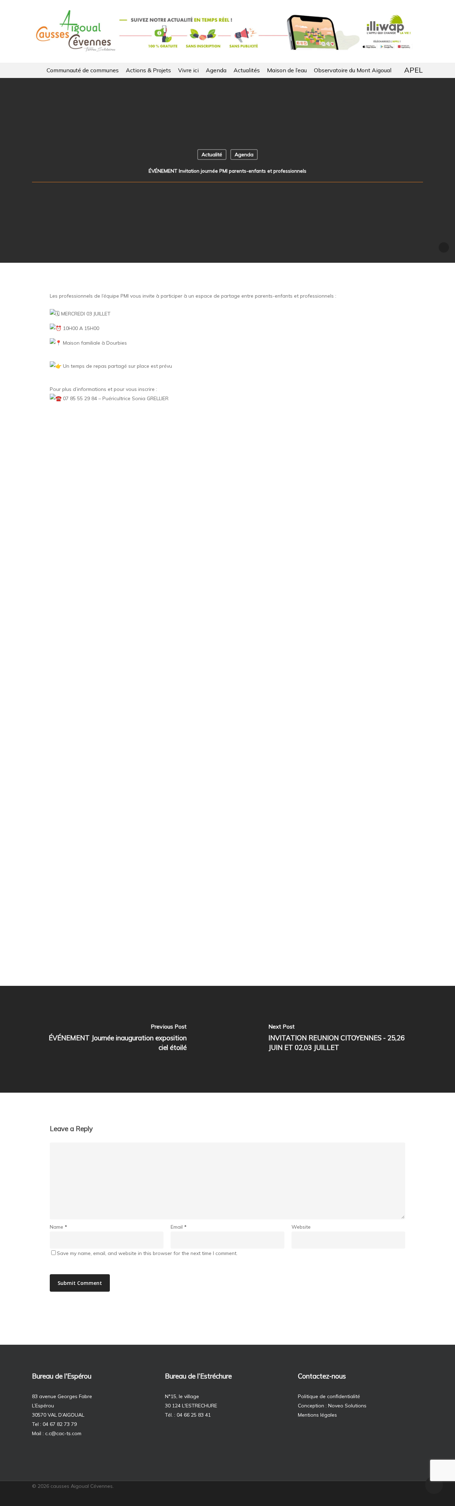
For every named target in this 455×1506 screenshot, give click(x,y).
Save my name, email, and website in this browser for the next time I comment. (147, 1253)
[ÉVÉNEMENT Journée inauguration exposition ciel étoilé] (114, 1039)
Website (301, 1227)
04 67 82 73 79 (60, 1424)
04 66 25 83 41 (194, 1415)
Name (58, 1227)
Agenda (244, 154)
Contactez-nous (322, 1376)
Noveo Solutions (347, 1405)
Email (179, 1227)
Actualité (212, 154)
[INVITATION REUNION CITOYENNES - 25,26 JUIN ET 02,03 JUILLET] (341, 1039)
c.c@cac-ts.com (63, 1433)
